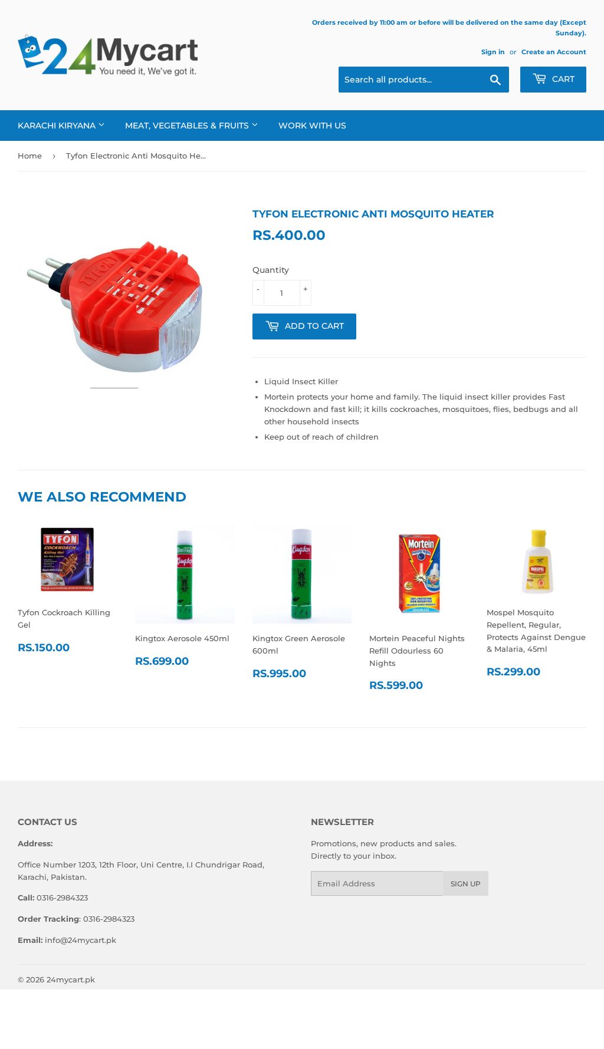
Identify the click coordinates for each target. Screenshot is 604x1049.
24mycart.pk (71, 979)
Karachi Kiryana (58, 125)
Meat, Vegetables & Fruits (188, 125)
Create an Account (553, 52)
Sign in (493, 52)
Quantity (270, 270)
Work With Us (312, 125)
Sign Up (466, 883)
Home (30, 155)
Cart (562, 79)
